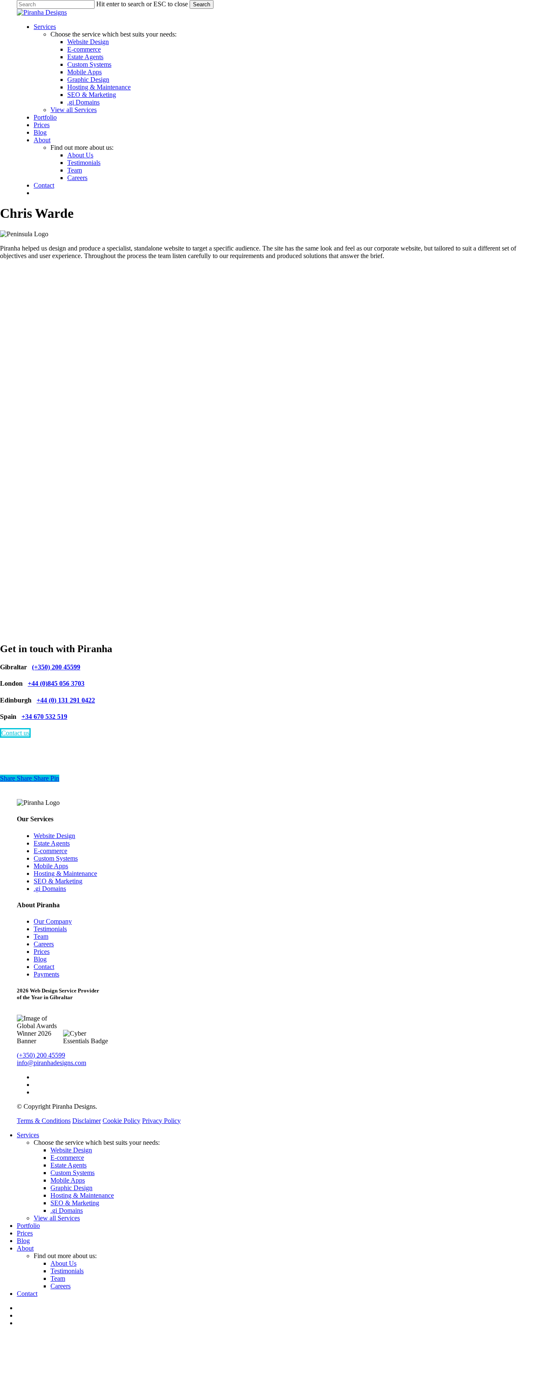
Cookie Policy (121, 1120)
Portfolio (28, 1225)
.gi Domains (50, 888)
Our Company (53, 921)
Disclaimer (86, 1120)
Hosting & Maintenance (65, 873)
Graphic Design (71, 1187)
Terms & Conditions (44, 1120)
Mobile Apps (51, 866)
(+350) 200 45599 (56, 667)
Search (201, 4)
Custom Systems (56, 858)
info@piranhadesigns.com (51, 1062)
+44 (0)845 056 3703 (56, 683)
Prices (42, 951)
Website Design (54, 835)
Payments (46, 974)
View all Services (57, 1218)
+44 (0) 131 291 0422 (66, 700)
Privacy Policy (161, 1120)
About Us (63, 1263)
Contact (44, 966)
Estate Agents (52, 843)
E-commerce (50, 850)
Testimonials (50, 928)
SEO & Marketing (58, 881)
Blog (40, 959)
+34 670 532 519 (44, 716)
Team (41, 936)
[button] (15, 733)
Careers (44, 944)
